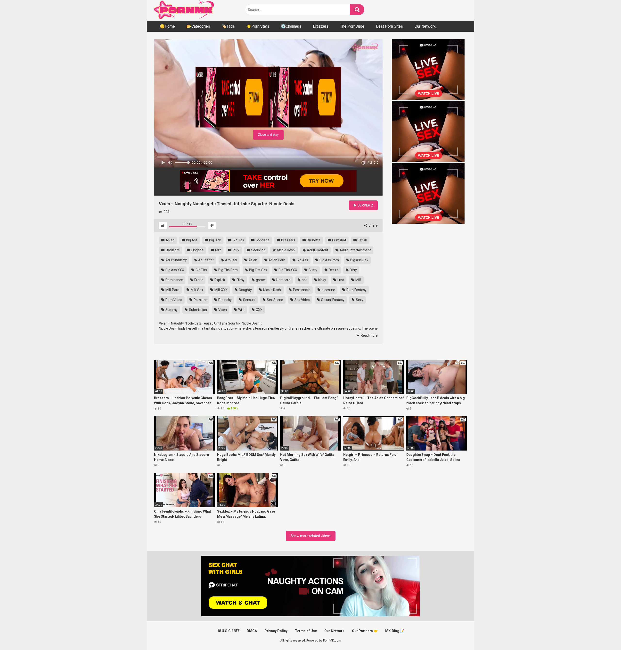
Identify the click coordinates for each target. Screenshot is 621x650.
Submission (197, 310)
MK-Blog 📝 (394, 631)
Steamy (171, 310)
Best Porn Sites (389, 26)
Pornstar (200, 300)
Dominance (174, 280)
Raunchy (225, 300)
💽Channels (291, 26)
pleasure (328, 290)
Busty (312, 270)
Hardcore (172, 250)
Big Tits (238, 240)
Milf (217, 250)
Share (373, 225)
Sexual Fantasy (332, 300)
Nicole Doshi (285, 250)
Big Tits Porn (228, 270)
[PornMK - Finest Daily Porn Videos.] (184, 10)
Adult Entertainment (355, 250)
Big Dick (214, 240)
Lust (340, 280)
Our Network (425, 26)
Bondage (262, 240)
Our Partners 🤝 (365, 631)
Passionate (301, 290)
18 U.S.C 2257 (228, 631)
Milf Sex (196, 290)
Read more (369, 335)
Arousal (230, 260)
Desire (333, 270)
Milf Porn (172, 290)
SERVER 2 (365, 205)
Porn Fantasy (356, 290)
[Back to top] (604, 635)
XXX (258, 310)
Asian (169, 240)
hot (304, 280)
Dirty (353, 270)
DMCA (252, 631)
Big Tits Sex (257, 270)
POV (235, 250)
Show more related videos (311, 536)
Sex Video (302, 300)
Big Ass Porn (329, 260)
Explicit (219, 280)
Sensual (248, 300)
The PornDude (352, 26)
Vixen (222, 310)
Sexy (359, 300)
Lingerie (197, 250)
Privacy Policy (275, 631)
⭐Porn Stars (257, 26)
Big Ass (191, 240)
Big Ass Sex (359, 260)
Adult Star (205, 260)
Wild (241, 310)
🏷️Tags (228, 26)
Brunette (313, 240)
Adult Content (317, 250)
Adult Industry (176, 260)
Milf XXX (221, 290)
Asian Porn (276, 260)
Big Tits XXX (287, 270)
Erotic (198, 280)
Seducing (257, 250)
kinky (322, 280)
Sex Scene (274, 300)
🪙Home (167, 26)
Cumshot (338, 240)
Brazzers (320, 26)
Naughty (245, 290)
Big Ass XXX (174, 270)
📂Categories (198, 26)
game (260, 280)
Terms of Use (306, 631)
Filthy (240, 280)
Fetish (362, 240)
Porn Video (173, 300)
